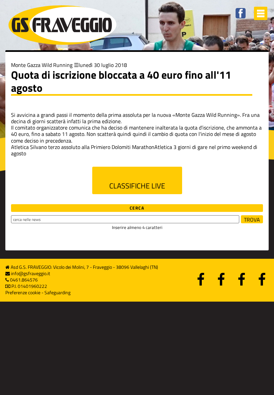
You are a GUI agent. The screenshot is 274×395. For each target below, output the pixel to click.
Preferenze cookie (22, 292)
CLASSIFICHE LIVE (137, 185)
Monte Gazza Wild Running (42, 65)
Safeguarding (57, 292)
